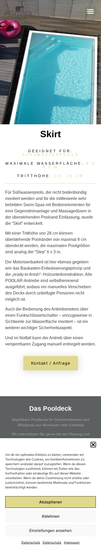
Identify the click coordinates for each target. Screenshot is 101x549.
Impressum (72, 542)
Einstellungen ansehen (50, 530)
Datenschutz (30, 542)
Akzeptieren (50, 502)
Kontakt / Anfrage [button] (50, 363)
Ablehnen (51, 516)
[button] (93, 444)
